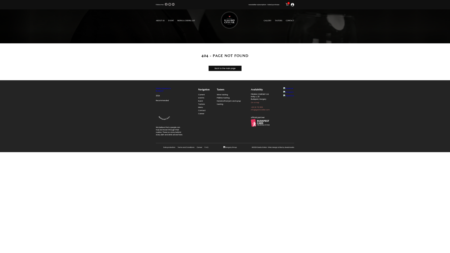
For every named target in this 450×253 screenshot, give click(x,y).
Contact (290, 20)
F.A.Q (206, 147)
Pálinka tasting (223, 98)
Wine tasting (222, 94)
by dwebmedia (288, 147)
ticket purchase (273, 5)
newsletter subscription (257, 5)
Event (171, 20)
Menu (200, 107)
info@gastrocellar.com (260, 110)
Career (201, 113)
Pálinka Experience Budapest (163, 89)
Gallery (267, 20)
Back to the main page (225, 68)
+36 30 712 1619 (257, 107)
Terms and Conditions (186, 147)
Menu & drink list (186, 20)
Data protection (169, 147)
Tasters (278, 20)
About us (160, 20)
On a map (255, 102)
